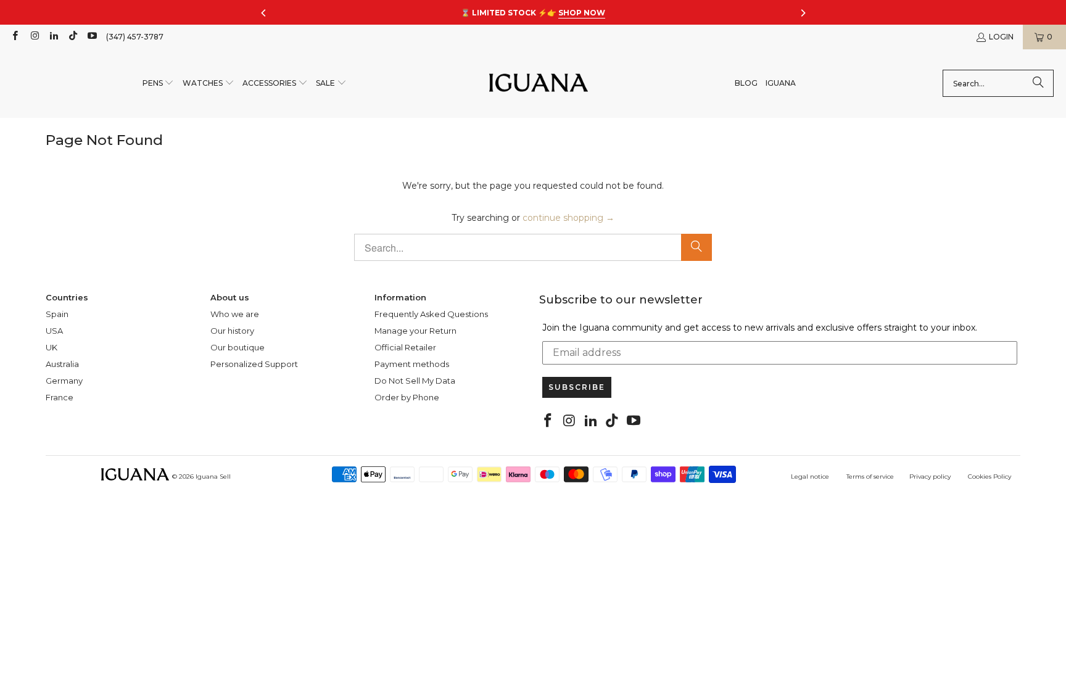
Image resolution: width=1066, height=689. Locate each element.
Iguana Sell (213, 476)
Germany (64, 381)
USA (54, 331)
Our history (232, 331)
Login (1001, 36)
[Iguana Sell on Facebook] (14, 36)
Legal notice (810, 476)
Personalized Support (254, 364)
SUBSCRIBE (576, 387)
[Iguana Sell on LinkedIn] (53, 36)
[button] (159, 83)
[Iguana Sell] (538, 84)
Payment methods (411, 364)
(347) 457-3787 (134, 36)
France (59, 397)
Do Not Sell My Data (414, 381)
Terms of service (870, 476)
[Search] (1038, 83)
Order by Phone (406, 397)
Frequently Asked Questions (431, 314)
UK (51, 347)
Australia (62, 364)
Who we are (234, 314)
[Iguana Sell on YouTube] (91, 36)
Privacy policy (930, 476)
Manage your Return (415, 331)
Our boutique (237, 347)
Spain (57, 314)
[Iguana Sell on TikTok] (72, 36)
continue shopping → (568, 217)
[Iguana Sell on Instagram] (33, 36)
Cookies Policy (989, 476)
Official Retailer (405, 347)
